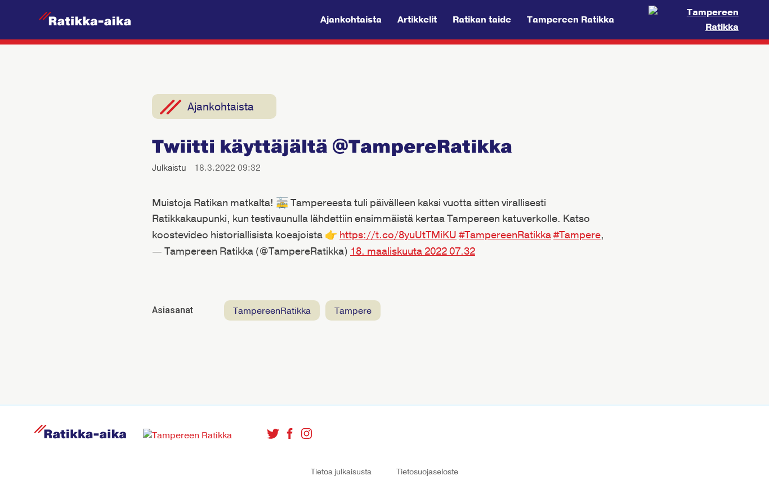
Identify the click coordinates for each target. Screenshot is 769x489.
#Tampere (577, 235)
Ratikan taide (482, 20)
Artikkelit (417, 20)
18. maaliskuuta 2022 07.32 (412, 251)
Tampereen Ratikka (570, 20)
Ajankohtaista (351, 20)
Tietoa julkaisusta (341, 471)
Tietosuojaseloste (427, 471)
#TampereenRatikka (505, 235)
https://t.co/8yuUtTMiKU (398, 235)
